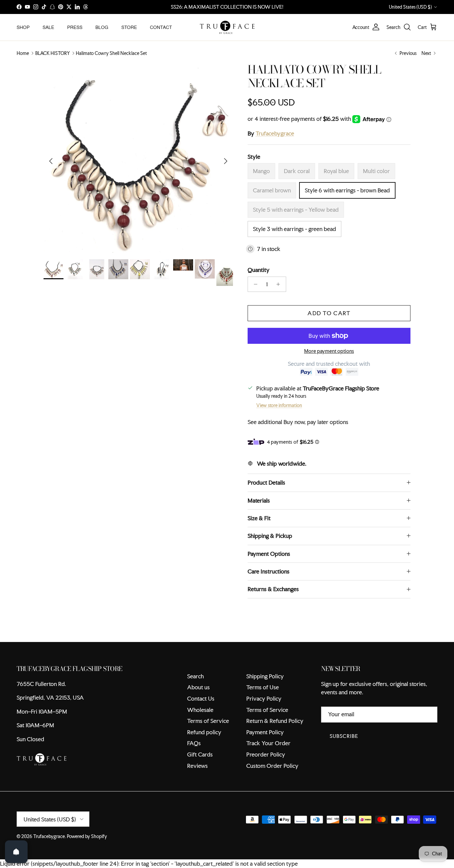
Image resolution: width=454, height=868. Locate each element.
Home (23, 53)
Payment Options (269, 553)
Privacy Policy (264, 698)
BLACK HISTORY (52, 53)
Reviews (197, 765)
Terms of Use (262, 687)
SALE (48, 27)
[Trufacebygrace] (227, 27)
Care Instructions (268, 571)
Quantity (259, 269)
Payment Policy (265, 732)
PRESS (74, 27)
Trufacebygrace (275, 133)
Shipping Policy (265, 676)
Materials (259, 500)
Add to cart (328, 313)
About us (198, 687)
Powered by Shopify (87, 836)
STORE (129, 27)
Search (195, 676)
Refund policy (204, 732)
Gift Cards (200, 754)
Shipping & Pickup (270, 535)
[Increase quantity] (280, 284)
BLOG (101, 27)
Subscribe (344, 736)
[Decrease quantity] (254, 284)
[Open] (16, 851)
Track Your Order (268, 743)
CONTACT (161, 27)
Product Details (266, 482)
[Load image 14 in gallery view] (138, 158)
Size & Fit (259, 518)
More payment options (329, 351)
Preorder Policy (265, 754)
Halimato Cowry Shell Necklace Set (111, 53)
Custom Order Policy (272, 765)
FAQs (194, 743)
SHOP (23, 27)
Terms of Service (208, 720)
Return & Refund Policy (274, 720)
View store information (279, 405)
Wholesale (200, 709)
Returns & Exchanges (273, 588)
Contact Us (200, 698)
